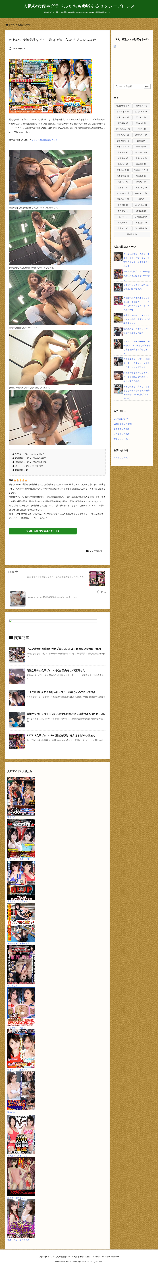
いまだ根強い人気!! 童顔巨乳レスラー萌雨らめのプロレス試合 (61, 692)
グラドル (141, 129)
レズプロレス (122, 434)
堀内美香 (141, 164)
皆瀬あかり (123, 170)
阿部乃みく (123, 199)
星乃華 (123, 217)
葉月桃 (141, 141)
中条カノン (141, 193)
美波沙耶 (123, 205)
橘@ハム (123, 181)
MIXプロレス (121, 419)
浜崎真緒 (123, 222)
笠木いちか (141, 152)
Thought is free (96, 1261)
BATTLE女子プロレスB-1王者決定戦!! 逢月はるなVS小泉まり (61, 735)
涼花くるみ (141, 111)
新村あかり (141, 135)
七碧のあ (123, 164)
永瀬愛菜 (123, 152)
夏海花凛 (141, 211)
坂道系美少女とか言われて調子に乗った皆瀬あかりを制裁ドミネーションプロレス (136, 363)
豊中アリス (123, 146)
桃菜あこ (123, 187)
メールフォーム (121, 457)
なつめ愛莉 (123, 141)
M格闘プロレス (123, 424)
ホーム (12, 24)
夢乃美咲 (123, 123)
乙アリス (141, 117)
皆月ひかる (122, 106)
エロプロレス (122, 429)
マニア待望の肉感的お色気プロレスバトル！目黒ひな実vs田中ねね (64, 648)
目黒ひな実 (123, 117)
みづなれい (141, 205)
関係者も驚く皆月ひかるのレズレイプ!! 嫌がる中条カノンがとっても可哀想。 (136, 377)
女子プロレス (27, 24)
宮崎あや (132, 234)
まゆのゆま (123, 193)
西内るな (123, 211)
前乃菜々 (141, 106)
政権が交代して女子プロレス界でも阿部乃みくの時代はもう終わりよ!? (66, 713)
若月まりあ (141, 158)
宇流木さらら (141, 170)
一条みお (141, 146)
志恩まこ (123, 228)
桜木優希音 (123, 176)
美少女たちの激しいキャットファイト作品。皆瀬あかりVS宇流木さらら (136, 319)
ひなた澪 (141, 181)
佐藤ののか (123, 135)
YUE (141, 199)
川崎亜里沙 (141, 217)
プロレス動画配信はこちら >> (45, 140)
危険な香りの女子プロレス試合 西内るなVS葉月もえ (56, 670)
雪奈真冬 (141, 176)
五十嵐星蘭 (141, 228)
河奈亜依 (123, 158)
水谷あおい (141, 222)
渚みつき (141, 123)
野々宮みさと (123, 129)
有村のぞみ (123, 111)
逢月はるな (141, 187)
